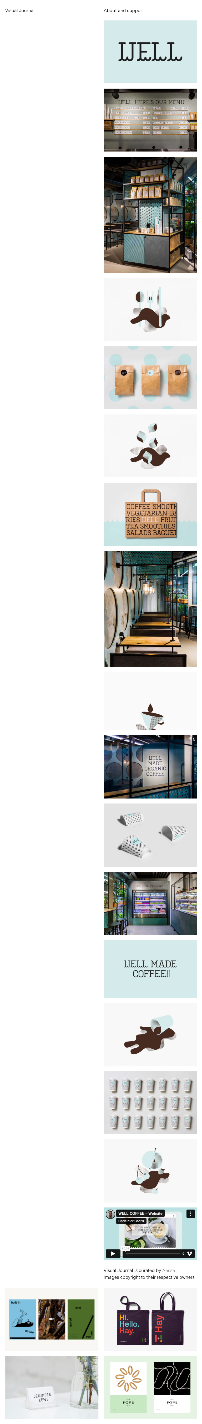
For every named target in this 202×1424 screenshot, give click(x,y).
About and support (124, 10)
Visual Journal (20, 10)
